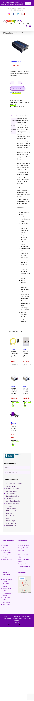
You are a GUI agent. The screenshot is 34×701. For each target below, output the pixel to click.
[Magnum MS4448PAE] (26, 378)
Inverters (20, 102)
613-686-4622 (26, 559)
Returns (5, 548)
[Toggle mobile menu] (30, 26)
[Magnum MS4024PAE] (14, 378)
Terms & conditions (9, 554)
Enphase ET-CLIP (17, 423)
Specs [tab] (13, 125)
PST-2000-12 (18, 107)
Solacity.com (26, 566)
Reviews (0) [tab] (13, 131)
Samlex (25, 107)
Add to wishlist (16, 92)
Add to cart (17, 88)
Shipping (5, 545)
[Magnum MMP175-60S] (26, 342)
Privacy (5, 557)
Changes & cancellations (7, 551)
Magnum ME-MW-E (17, 349)
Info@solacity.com (24, 564)
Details (17, 365)
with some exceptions (14, 4)
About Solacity (7, 559)
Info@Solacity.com (17, 10)
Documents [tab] (14, 120)
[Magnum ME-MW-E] (14, 342)
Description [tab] (15, 116)
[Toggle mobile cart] (26, 26)
